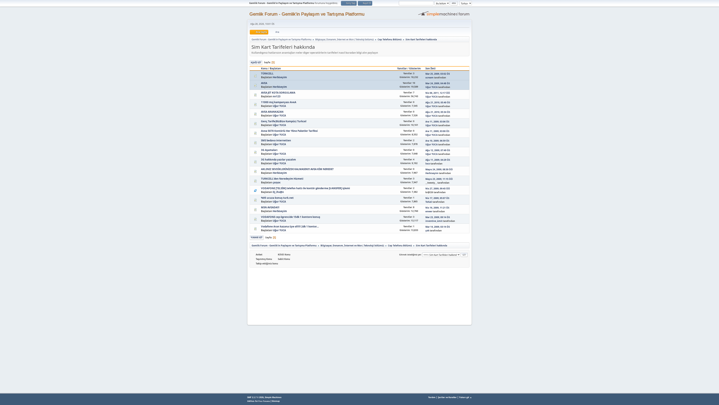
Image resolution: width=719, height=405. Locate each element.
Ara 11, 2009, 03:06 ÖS (437, 121)
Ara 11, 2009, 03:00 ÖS (437, 131)
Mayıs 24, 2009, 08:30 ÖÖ (439, 169)
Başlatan (275, 68)
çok (427, 230)
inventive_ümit (433, 221)
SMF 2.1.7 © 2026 (255, 397)
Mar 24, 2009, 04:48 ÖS (437, 83)
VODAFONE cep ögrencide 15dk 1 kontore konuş (290, 217)
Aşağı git (256, 62)
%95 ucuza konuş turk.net (277, 198)
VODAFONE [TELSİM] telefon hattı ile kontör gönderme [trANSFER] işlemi (305, 188)
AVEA (264, 83)
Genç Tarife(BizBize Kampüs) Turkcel (283, 121)
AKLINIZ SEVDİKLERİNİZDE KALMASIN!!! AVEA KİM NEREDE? (297, 169)
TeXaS (428, 201)
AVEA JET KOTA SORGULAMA (278, 92)
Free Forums (264, 401)
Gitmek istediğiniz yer (410, 254)
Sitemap (276, 401)
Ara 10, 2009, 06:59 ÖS (437, 140)
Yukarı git (256, 237)
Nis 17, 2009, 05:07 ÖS (437, 198)
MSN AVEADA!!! (270, 207)
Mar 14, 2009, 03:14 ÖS (437, 226)
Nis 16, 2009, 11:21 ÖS (437, 207)
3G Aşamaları (269, 150)
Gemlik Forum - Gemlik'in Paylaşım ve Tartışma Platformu (306, 13)
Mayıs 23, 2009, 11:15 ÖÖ (439, 179)
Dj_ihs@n (278, 192)
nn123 (276, 96)
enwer (428, 211)
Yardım (432, 397)
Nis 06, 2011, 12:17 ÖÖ (437, 92)
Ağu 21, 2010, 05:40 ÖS (437, 102)
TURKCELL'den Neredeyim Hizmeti (282, 178)
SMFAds (250, 401)
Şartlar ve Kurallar (447, 397)
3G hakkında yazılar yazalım (278, 159)
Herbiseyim (280, 77)
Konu (264, 68)
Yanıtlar (402, 68)
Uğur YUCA (431, 87)
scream (429, 77)
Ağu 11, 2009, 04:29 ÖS (437, 159)
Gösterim (415, 68)
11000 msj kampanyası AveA (278, 102)
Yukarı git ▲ (465, 397)
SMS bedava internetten (276, 140)
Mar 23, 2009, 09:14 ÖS (437, 217)
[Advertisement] (359, 295)
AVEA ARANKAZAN (272, 111)
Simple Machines (273, 397)
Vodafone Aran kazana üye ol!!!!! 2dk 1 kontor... (290, 226)
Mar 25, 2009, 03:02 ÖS (437, 73)
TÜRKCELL (267, 73)
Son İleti (430, 68)
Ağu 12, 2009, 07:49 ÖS (437, 150)
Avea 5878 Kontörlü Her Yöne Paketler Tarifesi (289, 131)
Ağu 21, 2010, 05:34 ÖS (437, 112)
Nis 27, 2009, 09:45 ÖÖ (437, 188)
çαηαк (276, 182)
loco (427, 163)
